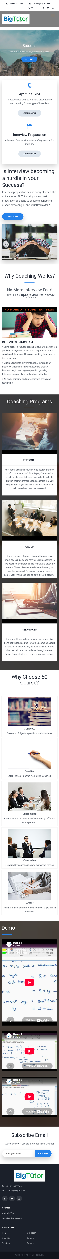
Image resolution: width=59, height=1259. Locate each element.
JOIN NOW (29, 59)
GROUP (29, 546)
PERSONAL (29, 460)
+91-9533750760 (17, 3)
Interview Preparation (12, 1218)
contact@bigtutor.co (41, 3)
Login (29, 7)
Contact (30, 1243)
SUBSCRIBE (43, 1153)
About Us (6, 1238)
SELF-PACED (29, 629)
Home (5, 1233)
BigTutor (21, 1255)
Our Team (31, 1233)
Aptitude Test (8, 1213)
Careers (30, 1238)
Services (6, 1243)
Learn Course (29, 113)
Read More (13, 216)
